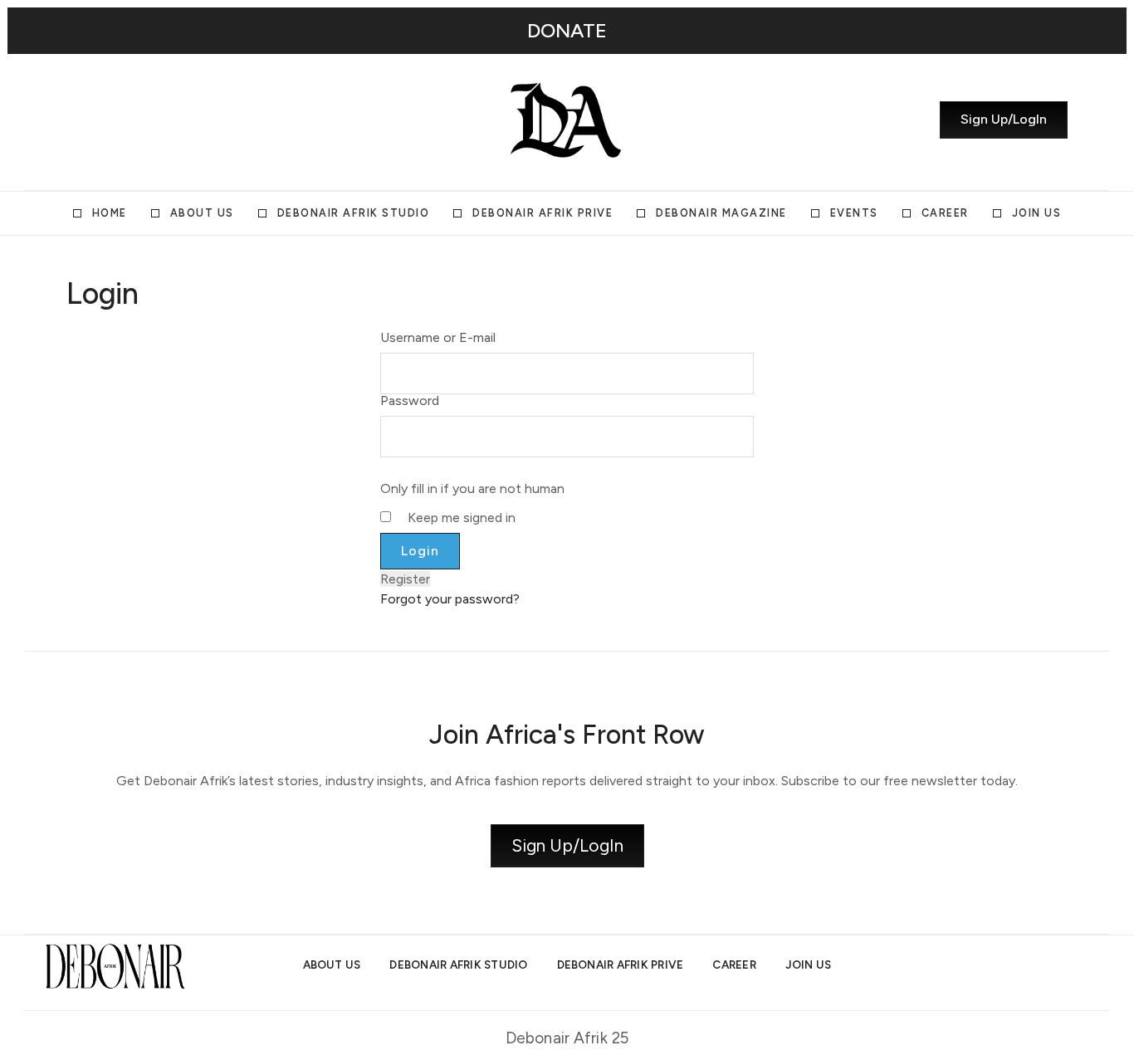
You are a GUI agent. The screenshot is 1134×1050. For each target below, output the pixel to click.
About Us (202, 213)
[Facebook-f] (162, 120)
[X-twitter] (102, 120)
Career (945, 213)
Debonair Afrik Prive (542, 213)
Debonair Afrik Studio (353, 213)
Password (409, 401)
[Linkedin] (132, 120)
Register (405, 579)
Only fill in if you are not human (472, 489)
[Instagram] (72, 120)
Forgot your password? (450, 599)
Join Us (1037, 213)
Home (109, 213)
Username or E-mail (438, 337)
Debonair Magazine (721, 213)
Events (854, 213)
